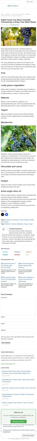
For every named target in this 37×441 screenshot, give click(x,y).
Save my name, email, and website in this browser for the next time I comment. (17, 338)
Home (2, 14)
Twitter (5, 252)
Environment (15, 220)
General (8, 14)
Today (5, 62)
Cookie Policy (6, 432)
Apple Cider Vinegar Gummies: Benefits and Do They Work (19, 388)
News (7, 222)
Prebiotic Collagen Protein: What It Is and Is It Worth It (17, 402)
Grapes (26, 224)
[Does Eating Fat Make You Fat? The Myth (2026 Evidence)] (9, 279)
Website (3, 330)
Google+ (28, 252)
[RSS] (36, 10)
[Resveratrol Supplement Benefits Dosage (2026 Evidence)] (26, 266)
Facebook (17, 252)
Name (3, 317)
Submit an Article (18, 421)
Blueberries (20, 224)
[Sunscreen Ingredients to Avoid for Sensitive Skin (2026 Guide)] (26, 279)
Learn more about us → (9, 364)
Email (27, 254)
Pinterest (17, 254)
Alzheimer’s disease (10, 224)
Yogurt (31, 224)
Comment (4, 297)
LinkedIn (5, 254)
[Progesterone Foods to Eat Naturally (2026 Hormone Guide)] (9, 266)
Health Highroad (16, 438)
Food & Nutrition (24, 220)
